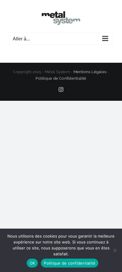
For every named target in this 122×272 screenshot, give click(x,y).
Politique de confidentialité (69, 263)
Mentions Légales (90, 72)
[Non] (115, 250)
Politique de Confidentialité (61, 78)
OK (32, 263)
